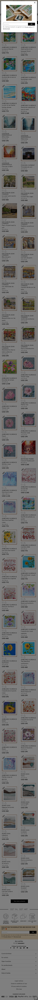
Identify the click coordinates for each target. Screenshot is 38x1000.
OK (31, 24)
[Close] (35, 2)
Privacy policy (28, 27)
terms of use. (6, 28)
